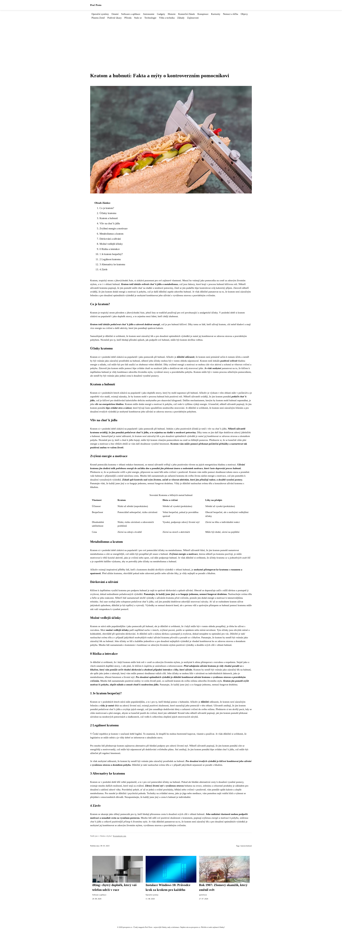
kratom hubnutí (246, 846)
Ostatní (115, 14)
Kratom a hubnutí (109, 218)
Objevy (244, 14)
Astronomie (148, 14)
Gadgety (161, 14)
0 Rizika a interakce (110, 249)
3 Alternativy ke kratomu (112, 264)
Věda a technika (167, 17)
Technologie (150, 17)
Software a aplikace (130, 14)
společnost (203, 895)
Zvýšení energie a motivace (113, 228)
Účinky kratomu (108, 213)
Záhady (180, 17)
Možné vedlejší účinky (111, 243)
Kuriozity (215, 14)
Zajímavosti (193, 17)
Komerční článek (186, 14)
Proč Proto (95, 5)
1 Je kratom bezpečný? (111, 254)
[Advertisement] (171, 39)
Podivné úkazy (114, 17)
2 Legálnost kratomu (110, 259)
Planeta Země (98, 17)
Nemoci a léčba (230, 14)
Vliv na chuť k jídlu (110, 223)
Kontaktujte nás (119, 836)
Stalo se (138, 17)
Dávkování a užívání (110, 238)
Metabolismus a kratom (111, 233)
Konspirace (202, 14)
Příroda (127, 17)
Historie (172, 14)
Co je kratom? (107, 208)
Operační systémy (100, 14)
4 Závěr (103, 269)
